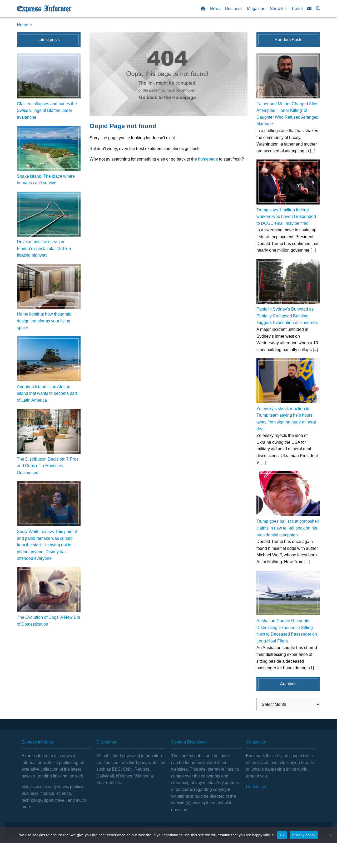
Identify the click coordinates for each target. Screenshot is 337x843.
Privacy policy (303, 835)
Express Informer (44, 8)
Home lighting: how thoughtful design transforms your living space (44, 321)
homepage (208, 159)
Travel (297, 8)
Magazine (256, 8)
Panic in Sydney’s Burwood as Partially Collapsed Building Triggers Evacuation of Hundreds (287, 316)
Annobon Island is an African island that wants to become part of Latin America (47, 393)
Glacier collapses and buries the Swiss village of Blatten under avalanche (47, 110)
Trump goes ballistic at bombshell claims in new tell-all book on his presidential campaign (287, 528)
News (215, 8)
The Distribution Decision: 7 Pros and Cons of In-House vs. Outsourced (47, 466)
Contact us (256, 786)
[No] (330, 835)
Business (233, 8)
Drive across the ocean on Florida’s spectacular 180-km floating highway (44, 248)
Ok (282, 835)
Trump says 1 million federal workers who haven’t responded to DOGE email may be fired (286, 217)
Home (22, 25)
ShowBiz (278, 8)
